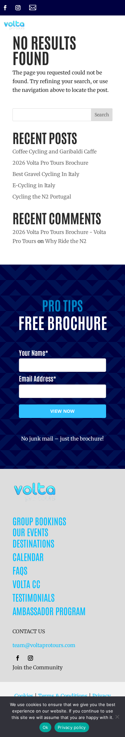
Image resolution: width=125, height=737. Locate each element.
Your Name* (33, 352)
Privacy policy (72, 727)
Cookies (23, 696)
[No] (117, 716)
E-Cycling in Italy (34, 185)
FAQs (20, 570)
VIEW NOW (62, 411)
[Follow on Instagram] (18, 8)
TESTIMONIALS (33, 597)
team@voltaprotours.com (44, 645)
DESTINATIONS (33, 543)
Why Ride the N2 (66, 241)
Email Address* (37, 378)
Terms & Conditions (63, 696)
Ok (45, 727)
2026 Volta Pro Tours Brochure (50, 163)
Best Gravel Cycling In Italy (46, 174)
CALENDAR (28, 556)
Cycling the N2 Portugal (42, 196)
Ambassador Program (49, 610)
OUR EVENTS (30, 532)
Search (102, 115)
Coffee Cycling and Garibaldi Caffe (54, 151)
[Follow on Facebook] (5, 8)
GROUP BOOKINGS (39, 521)
